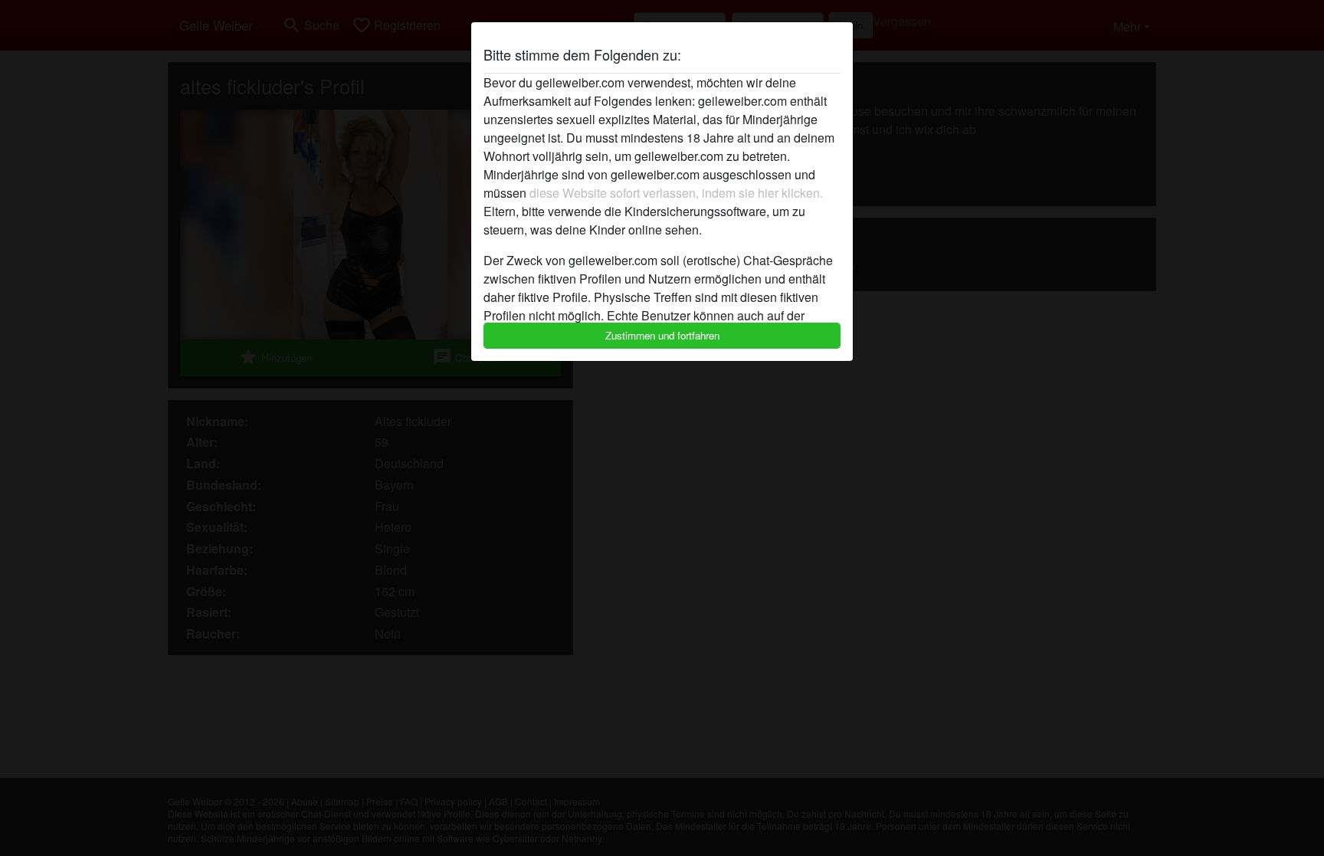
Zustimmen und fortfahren (662, 335)
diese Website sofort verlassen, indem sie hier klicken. (676, 193)
